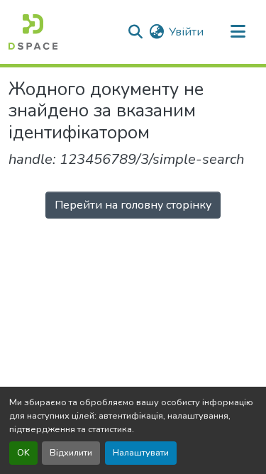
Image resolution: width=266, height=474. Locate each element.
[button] (33, 32)
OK (23, 452)
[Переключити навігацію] (237, 31)
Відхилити (71, 452)
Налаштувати (141, 452)
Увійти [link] (186, 32)
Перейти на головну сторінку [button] (133, 205)
